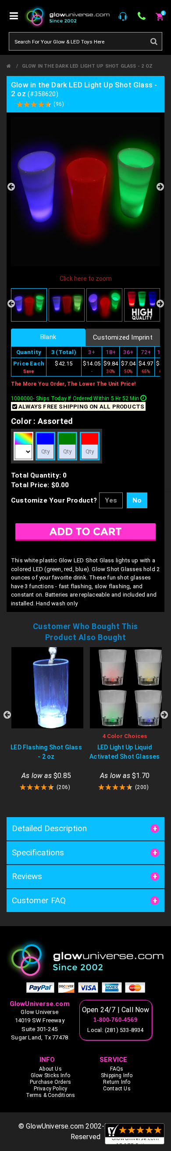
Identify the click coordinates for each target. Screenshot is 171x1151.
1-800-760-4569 (115, 1020)
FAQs (116, 1069)
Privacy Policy (51, 1089)
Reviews (27, 876)
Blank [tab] (48, 337)
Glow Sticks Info (50, 1075)
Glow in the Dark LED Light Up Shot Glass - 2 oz (87, 66)
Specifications (38, 852)
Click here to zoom (86, 278)
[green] (67, 438)
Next (160, 186)
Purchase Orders (50, 1082)
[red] (89, 438)
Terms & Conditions (50, 1095)
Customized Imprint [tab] (123, 337)
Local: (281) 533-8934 (115, 1030)
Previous (11, 186)
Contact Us (117, 1089)
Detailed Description (49, 828)
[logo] (85, 959)
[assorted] (23, 438)
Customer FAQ (39, 900)
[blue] (45, 438)
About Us (50, 1069)
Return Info (116, 1082)
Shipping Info (117, 1075)
